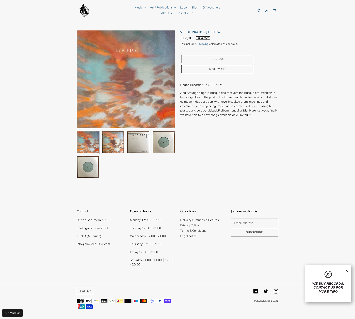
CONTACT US (324, 287)
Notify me (217, 69)
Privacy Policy (189, 225)
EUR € (84, 291)
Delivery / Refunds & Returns (199, 220)
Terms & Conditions (193, 230)
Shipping (203, 44)
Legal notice (188, 236)
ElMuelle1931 (270, 300)
